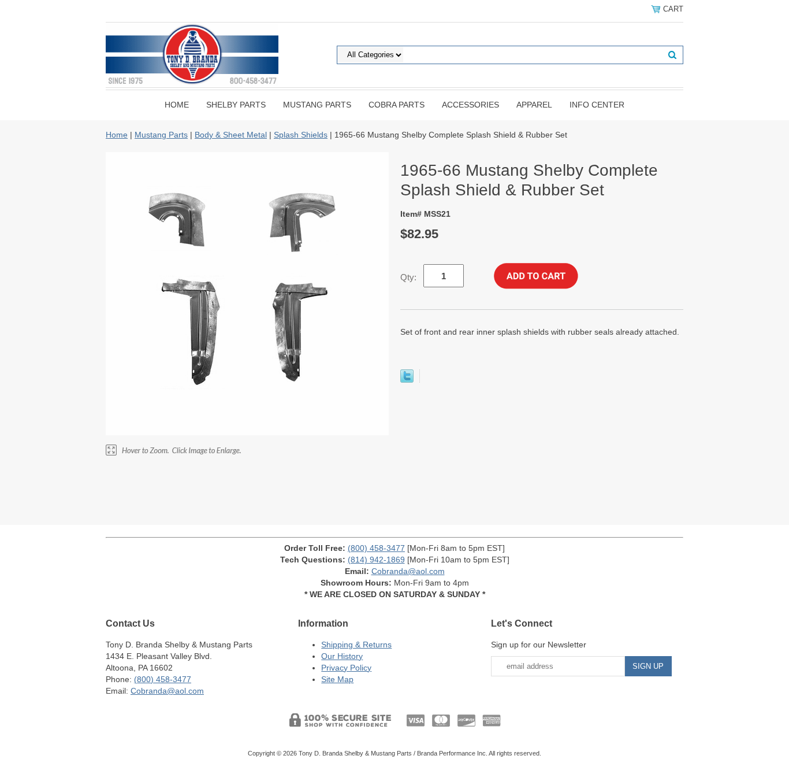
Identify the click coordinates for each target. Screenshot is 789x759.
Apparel (534, 104)
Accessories (470, 104)
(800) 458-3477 (376, 548)
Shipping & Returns (356, 644)
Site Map (337, 679)
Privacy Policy (346, 667)
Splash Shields (300, 134)
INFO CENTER (597, 104)
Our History (342, 656)
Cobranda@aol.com (408, 571)
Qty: (408, 277)
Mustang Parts (317, 104)
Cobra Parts (397, 104)
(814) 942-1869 (376, 559)
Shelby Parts (236, 104)
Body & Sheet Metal (231, 134)
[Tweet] (407, 379)
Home (177, 104)
